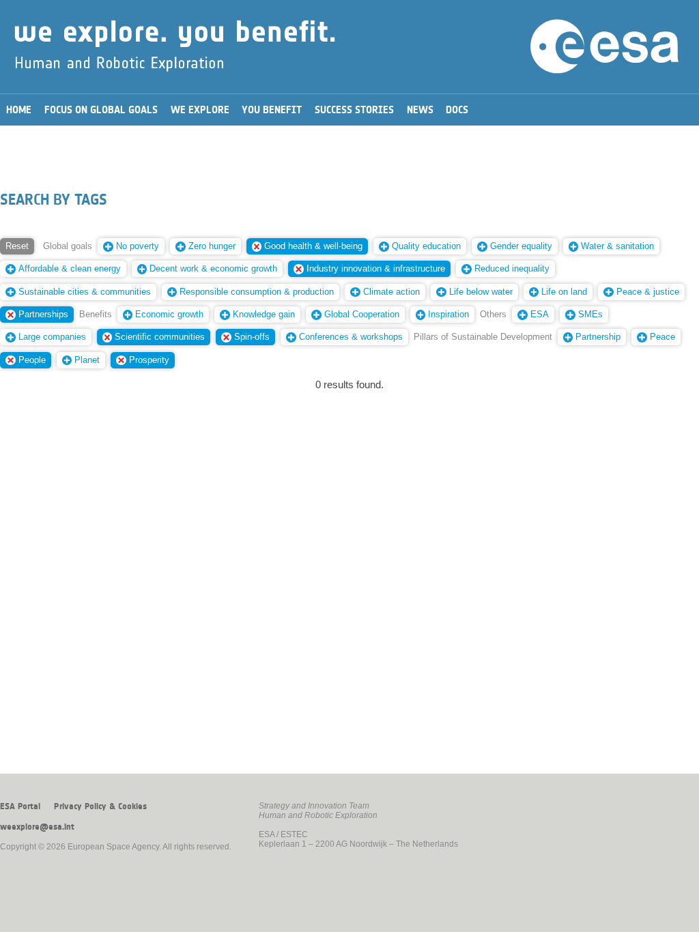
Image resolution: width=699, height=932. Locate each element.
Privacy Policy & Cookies (100, 806)
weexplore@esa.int (37, 826)
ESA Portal (20, 806)
